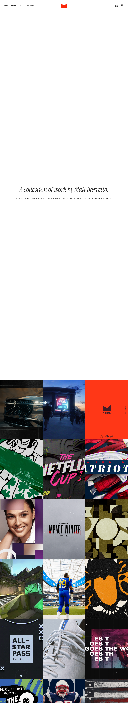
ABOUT (21, 6)
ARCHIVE (30, 6)
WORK (13, 6)
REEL (6, 6)
